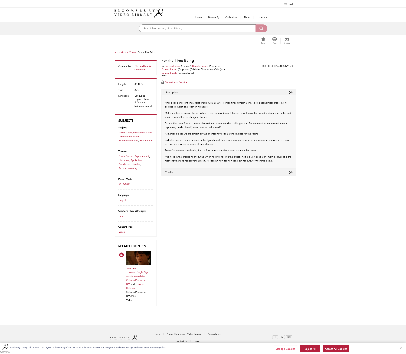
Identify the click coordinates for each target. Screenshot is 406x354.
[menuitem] (135, 69)
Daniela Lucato (172, 66)
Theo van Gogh (134, 272)
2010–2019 (124, 184)
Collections (231, 17)
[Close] (400, 348)
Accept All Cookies (336, 348)
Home (198, 17)
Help (196, 341)
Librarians (262, 17)
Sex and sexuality (128, 168)
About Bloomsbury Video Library (184, 334)
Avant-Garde (125, 156)
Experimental (142, 156)
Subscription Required (176, 82)
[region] (203, 348)
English (122, 200)
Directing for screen (129, 136)
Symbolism (136, 160)
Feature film (146, 140)
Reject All (310, 348)
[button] (274, 40)
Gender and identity (129, 164)
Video (123, 52)
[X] (282, 336)
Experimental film (128, 140)
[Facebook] (275, 336)
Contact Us (181, 341)
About (247, 17)
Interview (131, 268)
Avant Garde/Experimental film (135, 132)
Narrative (124, 160)
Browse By (213, 17)
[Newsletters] (289, 336)
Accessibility (214, 334)
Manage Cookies (285, 348)
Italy (121, 216)
